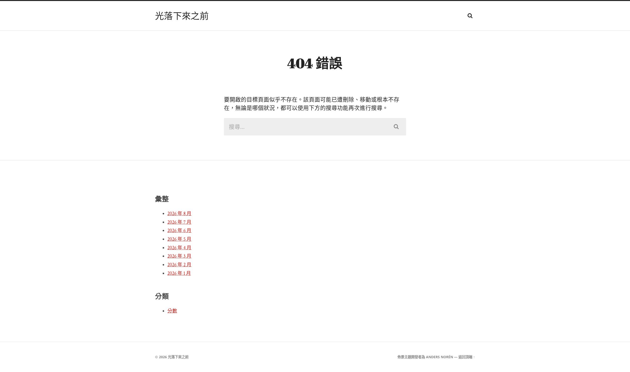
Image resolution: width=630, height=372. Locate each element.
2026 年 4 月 (179, 248)
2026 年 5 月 (179, 239)
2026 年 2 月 (179, 265)
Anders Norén (439, 357)
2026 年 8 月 (179, 213)
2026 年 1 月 (179, 273)
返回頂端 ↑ (466, 357)
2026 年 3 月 (179, 256)
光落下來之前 (182, 16)
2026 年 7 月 (179, 222)
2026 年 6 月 (179, 230)
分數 (172, 311)
